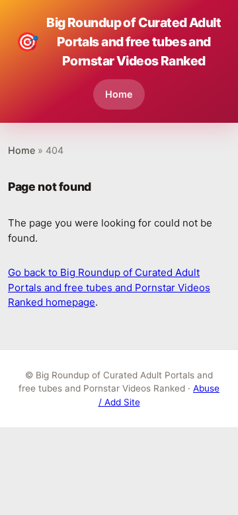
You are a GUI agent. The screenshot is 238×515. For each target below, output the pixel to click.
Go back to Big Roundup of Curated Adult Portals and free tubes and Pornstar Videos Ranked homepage (109, 287)
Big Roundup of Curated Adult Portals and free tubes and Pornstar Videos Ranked (118, 42)
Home (119, 94)
